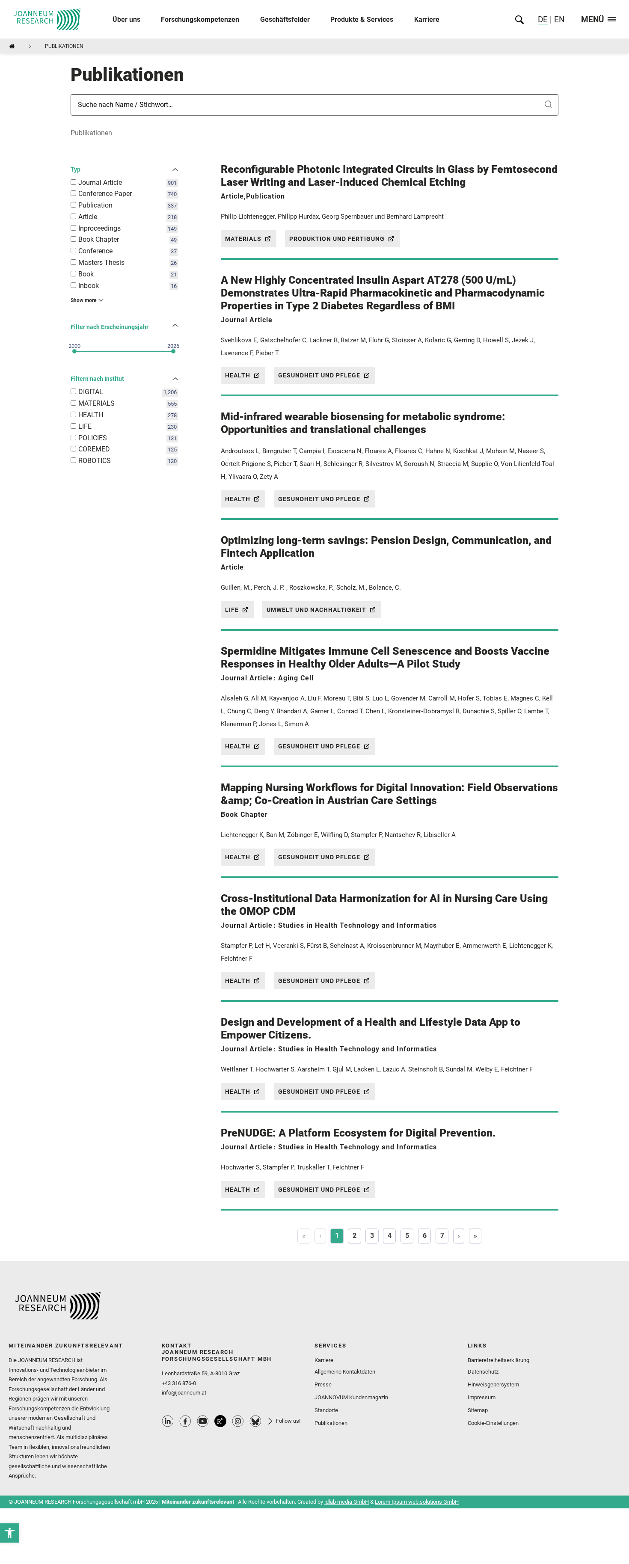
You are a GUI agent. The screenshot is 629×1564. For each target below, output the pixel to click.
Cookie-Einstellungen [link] (493, 1423)
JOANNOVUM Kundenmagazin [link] (351, 1397)
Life (232, 609)
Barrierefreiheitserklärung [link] (498, 1360)
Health (237, 375)
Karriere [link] (426, 19)
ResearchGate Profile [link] (220, 1421)
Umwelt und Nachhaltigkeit (316, 609)
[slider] (74, 351)
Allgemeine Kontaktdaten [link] (344, 1371)
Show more (83, 300)
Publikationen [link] (330, 1423)
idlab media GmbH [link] (346, 1502)
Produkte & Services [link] (361, 19)
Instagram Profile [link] (238, 1421)
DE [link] (543, 19)
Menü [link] (592, 20)
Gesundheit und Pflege (319, 375)
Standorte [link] (326, 1410)
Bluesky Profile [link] (255, 1421)
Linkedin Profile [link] (168, 1421)
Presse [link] (323, 1384)
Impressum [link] (481, 1397)
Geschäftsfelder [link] (285, 19)
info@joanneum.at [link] (184, 1392)
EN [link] (558, 19)
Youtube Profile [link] (203, 1421)
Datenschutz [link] (483, 1371)
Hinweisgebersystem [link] (493, 1384)
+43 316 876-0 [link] (179, 1383)
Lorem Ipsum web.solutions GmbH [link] (417, 1502)
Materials (243, 238)
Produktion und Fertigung (337, 238)
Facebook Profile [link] (185, 1421)
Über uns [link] (126, 19)
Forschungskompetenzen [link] (200, 19)
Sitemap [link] (478, 1410)
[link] (9, 1533)
